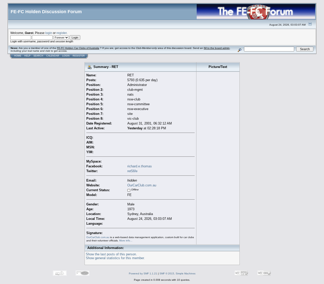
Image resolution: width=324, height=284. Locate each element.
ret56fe (132, 171)
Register (79, 56)
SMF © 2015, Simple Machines (177, 273)
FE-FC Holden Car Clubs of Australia (78, 48)
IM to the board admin (217, 48)
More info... (125, 240)
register (61, 32)
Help (27, 56)
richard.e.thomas (139, 166)
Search (38, 56)
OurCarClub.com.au (141, 185)
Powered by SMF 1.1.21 (143, 273)
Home (17, 56)
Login (66, 56)
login (48, 32)
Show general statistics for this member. (115, 258)
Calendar (52, 56)
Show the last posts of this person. (111, 254)
